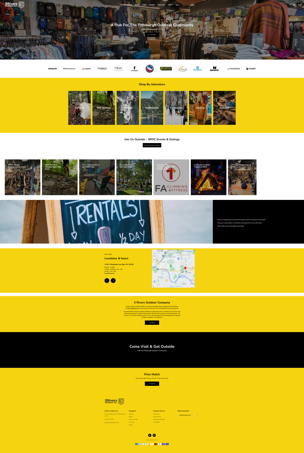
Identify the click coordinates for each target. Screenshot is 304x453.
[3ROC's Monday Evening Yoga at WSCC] (22, 177)
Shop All (131, 414)
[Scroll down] (152, 58)
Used (144, 5)
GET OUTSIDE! (152, 34)
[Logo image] (52, 68)
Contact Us (156, 414)
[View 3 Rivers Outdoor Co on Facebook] (149, 435)
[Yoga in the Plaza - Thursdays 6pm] (134, 177)
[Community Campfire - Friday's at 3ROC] (208, 177)
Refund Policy (157, 417)
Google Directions (109, 273)
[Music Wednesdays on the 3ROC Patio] (97, 177)
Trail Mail (161, 5)
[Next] (113, 280)
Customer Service (159, 411)
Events (151, 5)
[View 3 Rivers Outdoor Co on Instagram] (154, 435)
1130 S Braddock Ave (133, 308)
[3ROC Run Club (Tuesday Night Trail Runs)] (60, 177)
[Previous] (106, 280)
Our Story (131, 422)
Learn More (152, 322)
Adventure (128, 5)
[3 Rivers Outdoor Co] (15, 5)
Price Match (156, 422)
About (170, 5)
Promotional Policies (159, 419)
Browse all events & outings (152, 145)
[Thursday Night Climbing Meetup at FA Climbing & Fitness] (171, 177)
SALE (177, 5)
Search (131, 425)
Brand (137, 5)
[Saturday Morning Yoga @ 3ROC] (242, 177)
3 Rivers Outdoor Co (153, 440)
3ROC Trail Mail (133, 419)
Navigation (132, 411)
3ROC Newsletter (183, 411)
